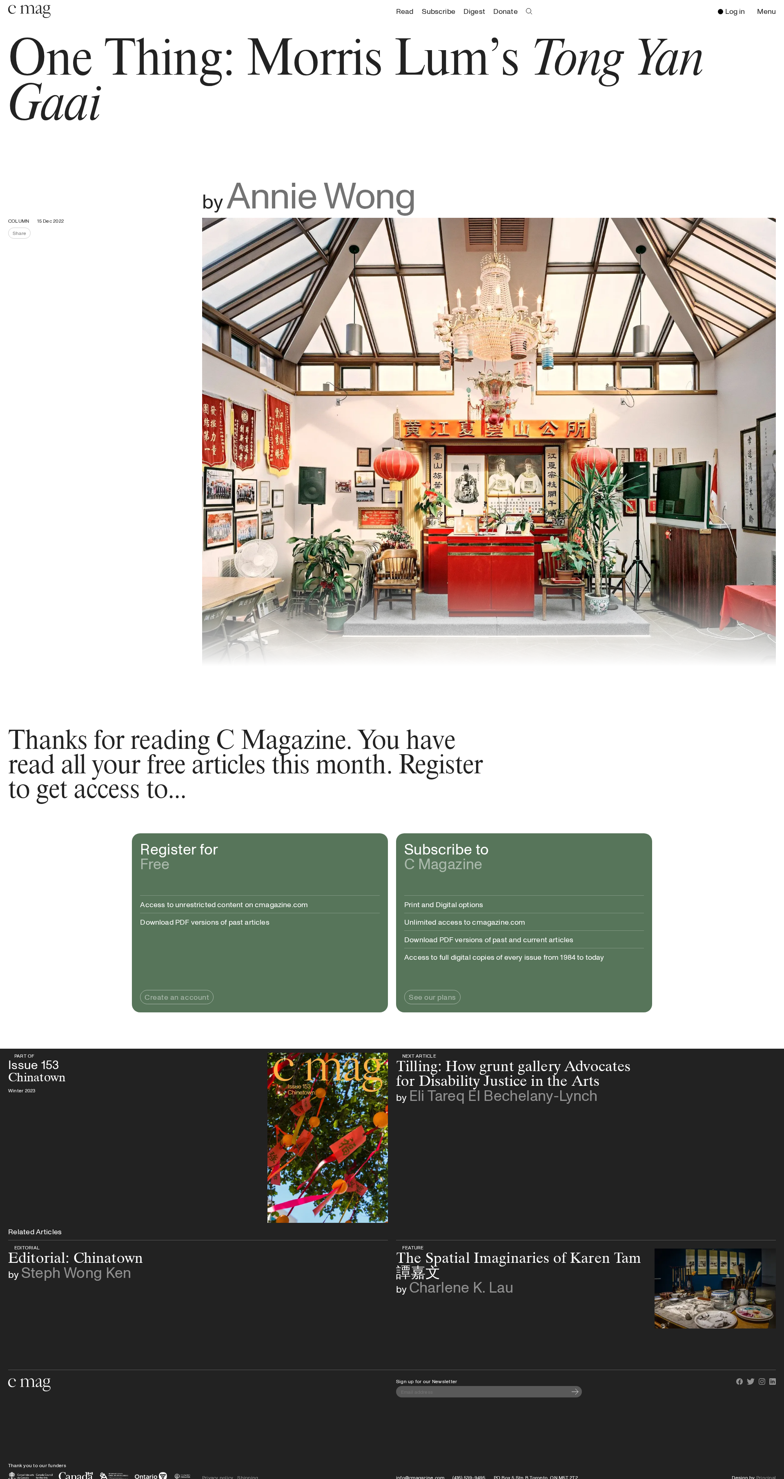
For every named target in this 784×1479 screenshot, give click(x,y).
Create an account (177, 997)
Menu (768, 11)
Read (405, 11)
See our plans (432, 997)
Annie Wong (321, 194)
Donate (505, 11)
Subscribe (438, 11)
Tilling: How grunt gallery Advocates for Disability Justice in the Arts (522, 1055)
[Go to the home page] (29, 1384)
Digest (474, 11)
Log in (735, 11)
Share (22, 234)
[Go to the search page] (529, 11)
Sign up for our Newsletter (426, 1381)
